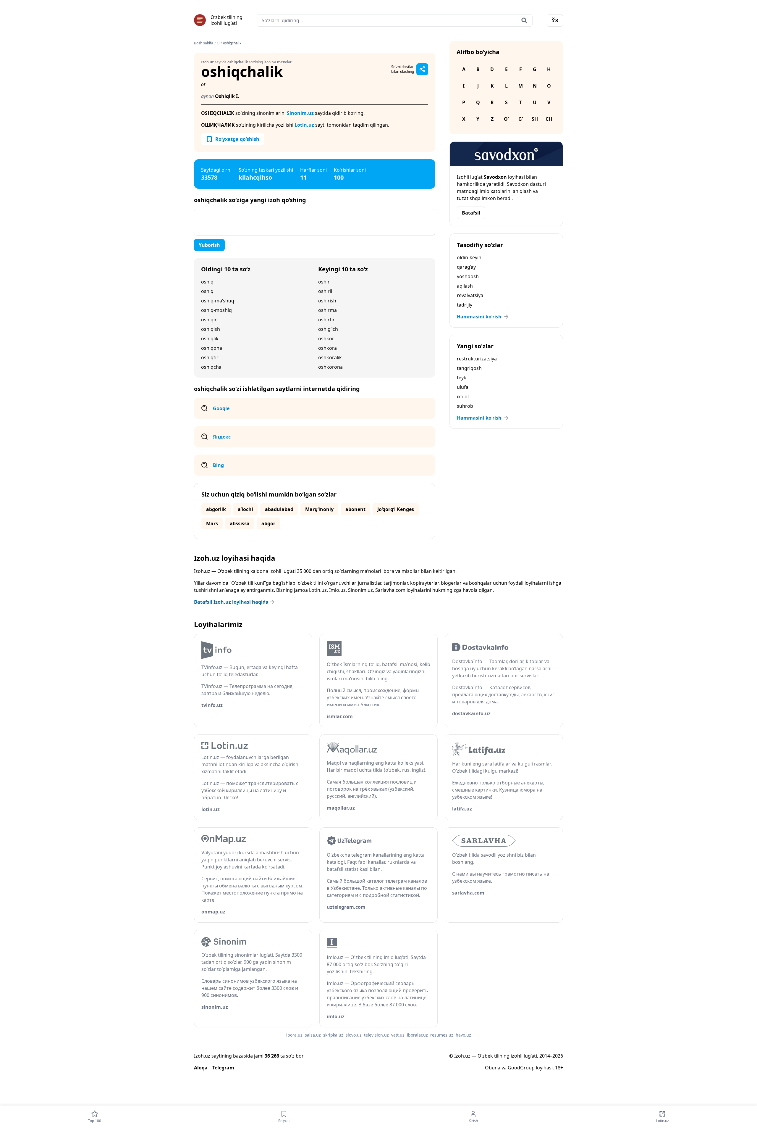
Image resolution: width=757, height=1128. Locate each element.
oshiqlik (210, 338)
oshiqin (209, 319)
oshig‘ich (328, 329)
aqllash (465, 286)
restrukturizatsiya (477, 358)
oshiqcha (211, 367)
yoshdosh (468, 276)
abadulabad (279, 509)
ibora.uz (294, 1035)
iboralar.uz (417, 1035)
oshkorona (330, 367)
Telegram (223, 1067)
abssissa (240, 523)
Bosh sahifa (203, 43)
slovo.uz (354, 1035)
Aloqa (201, 1067)
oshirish (327, 300)
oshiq (207, 281)
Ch (549, 119)
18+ (559, 1067)
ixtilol (463, 396)
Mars (212, 523)
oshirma (327, 310)
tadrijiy (464, 305)
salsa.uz (313, 1035)
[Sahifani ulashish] (422, 69)
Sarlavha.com (390, 590)
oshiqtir (210, 357)
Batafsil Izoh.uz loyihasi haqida (231, 602)
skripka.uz (333, 1035)
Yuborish (209, 245)
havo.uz (463, 1035)
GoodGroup (521, 1067)
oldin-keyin (469, 257)
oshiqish (210, 329)
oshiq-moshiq (216, 310)
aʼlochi (245, 509)
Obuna (492, 1067)
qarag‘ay (466, 267)
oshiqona (211, 348)
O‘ (506, 119)
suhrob (465, 406)
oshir (324, 281)
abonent (355, 509)
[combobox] (395, 20)
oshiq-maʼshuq (217, 300)
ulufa (462, 387)
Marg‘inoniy (319, 509)
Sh (535, 119)
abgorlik (216, 509)
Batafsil (471, 213)
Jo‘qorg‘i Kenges (395, 509)
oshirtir (326, 319)
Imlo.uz (337, 590)
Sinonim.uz (300, 113)
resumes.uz (441, 1035)
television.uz (376, 1035)
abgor (268, 523)
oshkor (326, 338)
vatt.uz (398, 1035)
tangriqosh (469, 368)
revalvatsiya (470, 295)
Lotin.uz (304, 125)
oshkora (327, 348)
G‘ (520, 119)
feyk (461, 377)
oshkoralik (330, 357)
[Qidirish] (524, 20)
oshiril (325, 291)
